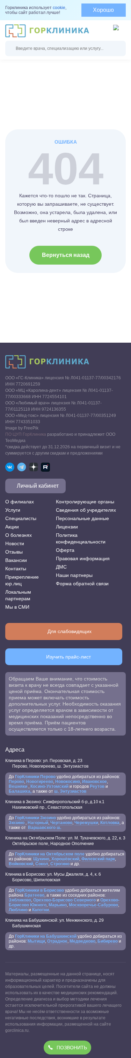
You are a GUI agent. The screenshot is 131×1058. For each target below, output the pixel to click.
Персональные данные (82, 518)
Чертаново (60, 822)
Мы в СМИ (17, 607)
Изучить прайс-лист (68, 657)
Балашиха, (20, 791)
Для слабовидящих (70, 631)
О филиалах (19, 501)
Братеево (34, 895)
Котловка (109, 822)
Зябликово (20, 900)
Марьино (58, 905)
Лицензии (67, 527)
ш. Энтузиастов (70, 791)
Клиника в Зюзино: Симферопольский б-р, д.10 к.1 (54, 804)
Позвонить (72, 1047)
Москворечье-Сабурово (93, 905)
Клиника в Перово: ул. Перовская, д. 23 (46, 763)
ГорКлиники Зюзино (35, 817)
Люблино (18, 909)
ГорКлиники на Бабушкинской (46, 936)
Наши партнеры (74, 575)
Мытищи (36, 941)
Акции (12, 527)
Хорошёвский (65, 859)
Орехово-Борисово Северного (64, 900)
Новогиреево (39, 781)
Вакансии (16, 560)
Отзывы (14, 552)
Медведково (82, 941)
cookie (59, 7)
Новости (14, 543)
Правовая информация (83, 558)
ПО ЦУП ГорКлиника (25, 434)
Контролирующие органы (85, 501)
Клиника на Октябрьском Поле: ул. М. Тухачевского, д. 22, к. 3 (65, 841)
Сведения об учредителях (86, 510)
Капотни (40, 909)
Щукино (41, 859)
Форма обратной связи (82, 583)
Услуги (12, 510)
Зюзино (17, 822)
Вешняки (18, 786)
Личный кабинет (38, 486)
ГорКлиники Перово (35, 776)
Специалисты (20, 518)
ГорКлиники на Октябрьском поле (50, 854)
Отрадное (57, 941)
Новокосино (67, 781)
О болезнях (18, 535)
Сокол (41, 863)
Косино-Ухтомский (49, 786)
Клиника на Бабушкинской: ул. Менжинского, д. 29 (54, 923)
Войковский (21, 863)
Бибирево (107, 941)
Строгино (60, 863)
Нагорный (38, 822)
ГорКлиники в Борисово (39, 890)
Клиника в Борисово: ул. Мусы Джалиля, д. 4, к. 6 (53, 877)
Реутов (97, 786)
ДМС (61, 567)
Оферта (65, 550)
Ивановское (94, 781)
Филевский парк (98, 859)
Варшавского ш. (44, 827)
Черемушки (86, 822)
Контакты (15, 568)
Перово (16, 781)
